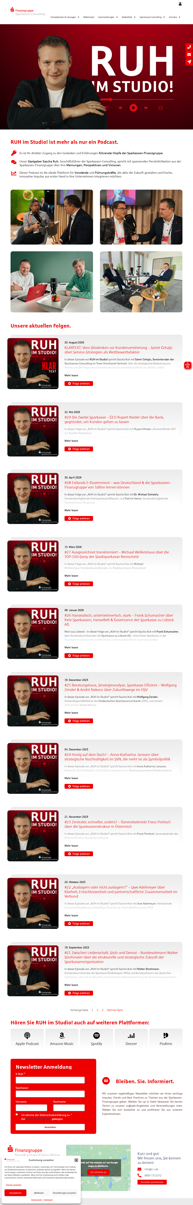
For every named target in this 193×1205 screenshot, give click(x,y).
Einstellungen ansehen (64, 1192)
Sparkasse (22, 1087)
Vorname (21, 1101)
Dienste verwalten (13, 1185)
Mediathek (127, 17)
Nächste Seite (115, 1010)
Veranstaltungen (106, 17)
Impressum (48, 1200)
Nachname (59, 1101)
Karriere (173, 17)
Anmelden (50, 1127)
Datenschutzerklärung (38, 1119)
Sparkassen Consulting (150, 17)
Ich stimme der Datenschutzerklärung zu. (45, 1115)
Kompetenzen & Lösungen (63, 17)
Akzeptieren (15, 1192)
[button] (76, 1160)
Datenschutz (36, 1200)
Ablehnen (39, 1192)
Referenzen (88, 17)
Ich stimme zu (98, 1172)
